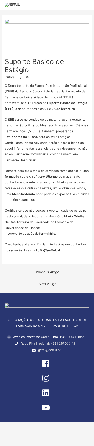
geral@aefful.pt (49, 350)
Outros (10, 77)
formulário (47, 233)
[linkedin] (47, 396)
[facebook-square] (47, 366)
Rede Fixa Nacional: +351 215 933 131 (49, 343)
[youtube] (47, 410)
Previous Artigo (47, 272)
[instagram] (47, 381)
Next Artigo (47, 284)
